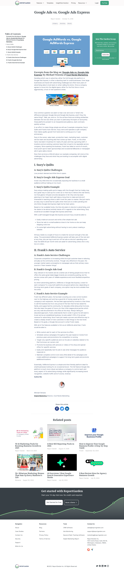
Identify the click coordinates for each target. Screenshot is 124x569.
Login (97, 3)
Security (17, 539)
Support (17, 542)
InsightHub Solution (62, 3)
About (17, 527)
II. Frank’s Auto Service (11, 54)
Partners (42, 531)
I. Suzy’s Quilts (9, 44)
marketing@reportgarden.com (97, 535)
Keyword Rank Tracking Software (74, 535)
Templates (50, 3)
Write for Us (19, 546)
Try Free (104, 3)
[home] (22, 3)
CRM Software (68, 527)
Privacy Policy (111, 57)
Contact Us (18, 535)
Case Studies (19, 531)
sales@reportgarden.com (95, 527)
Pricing (73, 3)
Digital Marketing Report (71, 539)
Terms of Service (105, 59)
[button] (40, 3)
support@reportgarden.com (96, 531)
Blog (40, 527)
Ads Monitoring (68, 531)
